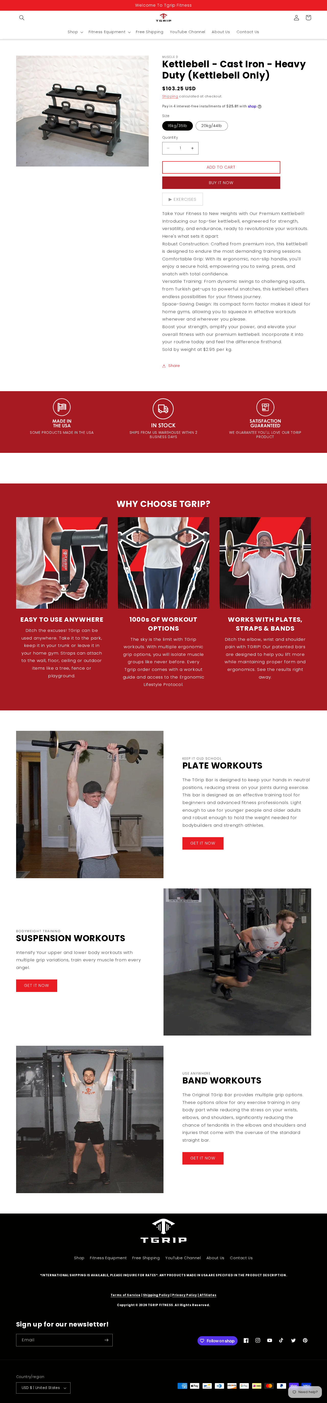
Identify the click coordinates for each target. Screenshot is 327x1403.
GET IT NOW (203, 843)
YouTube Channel (183, 1257)
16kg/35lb (177, 125)
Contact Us (241, 1257)
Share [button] (174, 365)
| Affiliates (207, 1295)
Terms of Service (126, 1295)
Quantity (170, 137)
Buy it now (221, 183)
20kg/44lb (211, 125)
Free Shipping (146, 1257)
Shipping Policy (156, 1295)
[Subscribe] (106, 1340)
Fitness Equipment (108, 1257)
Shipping (170, 96)
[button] (22, 17)
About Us (215, 1257)
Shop (79, 1257)
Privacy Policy (184, 1295)
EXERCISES (184, 199)
